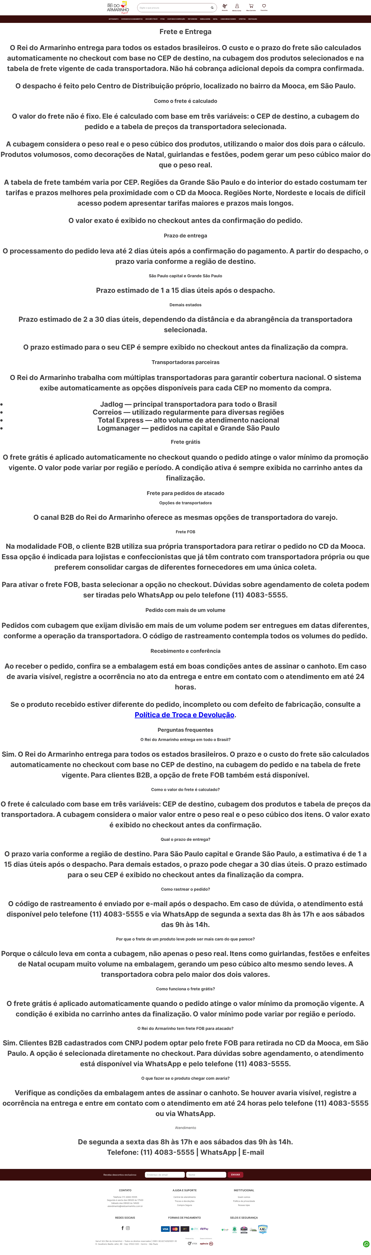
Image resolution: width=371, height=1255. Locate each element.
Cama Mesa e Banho (228, 19)
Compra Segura (184, 1205)
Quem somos (244, 1197)
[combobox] (177, 7)
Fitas (162, 19)
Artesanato (114, 19)
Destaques (252, 19)
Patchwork (192, 19)
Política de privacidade (244, 1201)
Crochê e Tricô (151, 19)
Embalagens (205, 19)
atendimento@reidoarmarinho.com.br (125, 1206)
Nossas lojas (244, 1205)
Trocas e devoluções (184, 1201)
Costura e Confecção (176, 19)
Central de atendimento (184, 1197)
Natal (215, 19)
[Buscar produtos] (212, 7)
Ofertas (242, 19)
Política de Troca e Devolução (184, 714)
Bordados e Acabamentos (131, 19)
